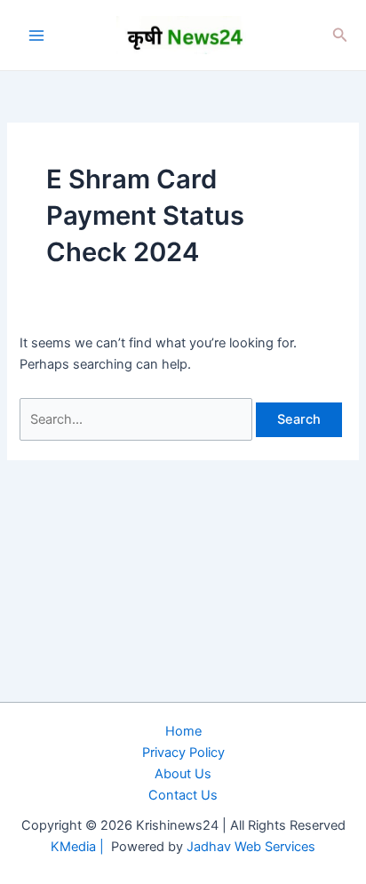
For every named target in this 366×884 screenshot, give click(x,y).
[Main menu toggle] (36, 35)
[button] (340, 35)
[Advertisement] (183, 678)
